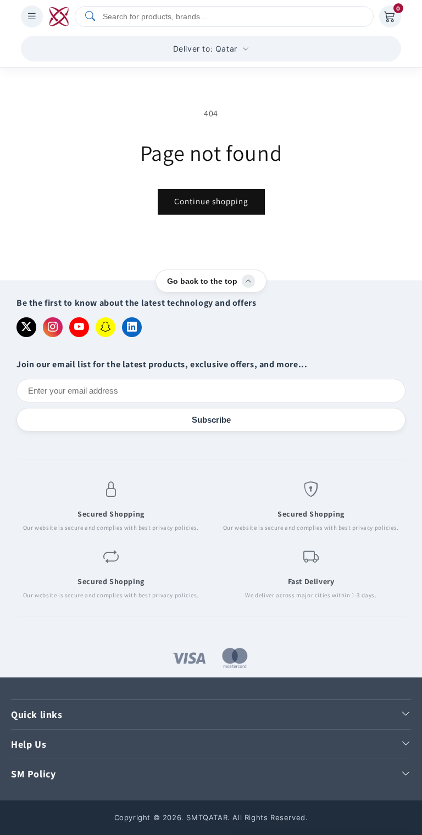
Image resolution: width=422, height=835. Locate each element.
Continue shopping (211, 201)
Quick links (37, 714)
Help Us (28, 744)
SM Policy (33, 773)
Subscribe (211, 419)
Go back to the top (202, 281)
